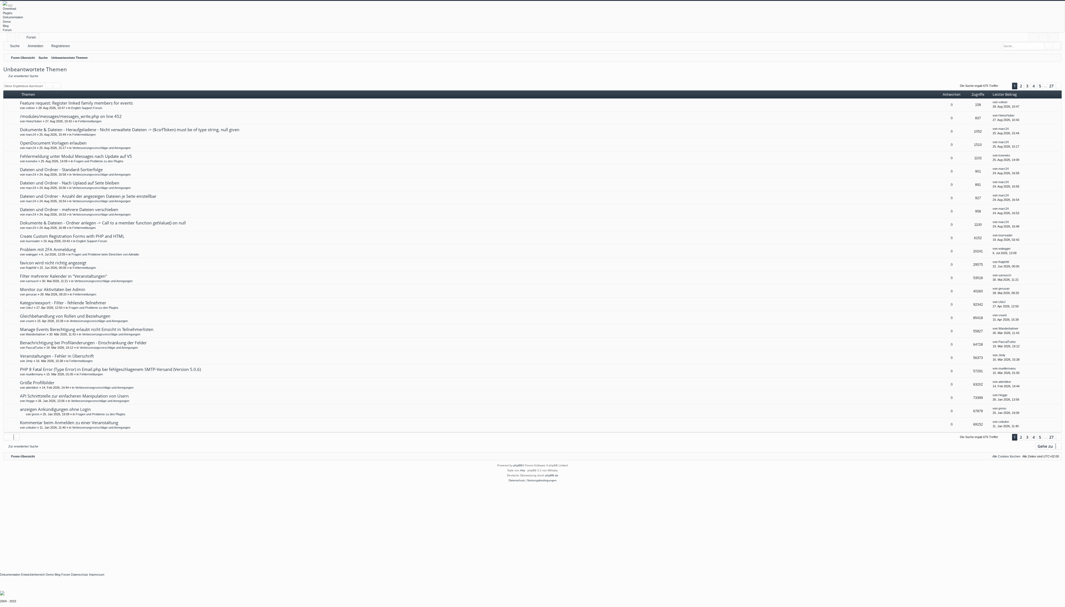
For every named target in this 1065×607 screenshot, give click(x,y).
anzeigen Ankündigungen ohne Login (55, 409)
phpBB (517, 465)
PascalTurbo (34, 347)
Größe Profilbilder (37, 382)
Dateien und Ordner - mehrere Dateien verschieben (69, 209)
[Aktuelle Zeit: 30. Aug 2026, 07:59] (1056, 58)
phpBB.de (551, 475)
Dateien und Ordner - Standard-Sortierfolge (61, 169)
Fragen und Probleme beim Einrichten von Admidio (105, 254)
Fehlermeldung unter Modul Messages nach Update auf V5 (76, 156)
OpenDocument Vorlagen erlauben (53, 143)
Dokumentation (13, 17)
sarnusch (32, 281)
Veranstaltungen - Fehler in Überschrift (57, 356)
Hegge (30, 401)
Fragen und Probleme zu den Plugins (98, 161)
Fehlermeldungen (90, 121)
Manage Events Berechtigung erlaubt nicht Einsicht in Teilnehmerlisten (86, 329)
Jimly (29, 361)
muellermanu (34, 374)
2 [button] (1021, 85)
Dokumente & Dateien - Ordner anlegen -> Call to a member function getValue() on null (103, 223)
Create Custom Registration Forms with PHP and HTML (72, 236)
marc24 (31, 134)
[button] (1005, 86)
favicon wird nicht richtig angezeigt (53, 262)
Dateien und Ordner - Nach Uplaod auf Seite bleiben (69, 183)
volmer (30, 108)
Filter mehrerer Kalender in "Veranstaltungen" (63, 276)
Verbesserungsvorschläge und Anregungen (101, 148)
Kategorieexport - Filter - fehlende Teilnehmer (63, 302)
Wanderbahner (36, 334)
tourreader (33, 241)
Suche (15, 46)
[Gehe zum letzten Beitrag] (1010, 102)
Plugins (7, 13)
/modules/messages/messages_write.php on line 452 (71, 116)
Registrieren (60, 46)
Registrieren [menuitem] (1055, 38)
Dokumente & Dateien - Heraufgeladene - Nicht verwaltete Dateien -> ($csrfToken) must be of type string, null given (129, 129)
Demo (7, 21)
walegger (32, 254)
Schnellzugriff (12, 38)
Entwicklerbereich (33, 574)
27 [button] (1051, 85)
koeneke (31, 161)
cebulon (31, 427)
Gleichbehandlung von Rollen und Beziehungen (65, 316)
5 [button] (1040, 85)
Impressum (96, 574)
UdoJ (29, 307)
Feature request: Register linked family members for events (76, 103)
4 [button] (1034, 85)
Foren (31, 37)
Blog (6, 25)
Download (9, 8)
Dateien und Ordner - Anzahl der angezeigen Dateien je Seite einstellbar (88, 196)
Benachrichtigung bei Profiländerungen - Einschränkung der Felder (83, 342)
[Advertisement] (166, 524)
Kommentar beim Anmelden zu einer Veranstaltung (69, 422)
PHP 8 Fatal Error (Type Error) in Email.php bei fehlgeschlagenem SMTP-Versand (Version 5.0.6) (110, 369)
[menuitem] (1033, 37)
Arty (522, 470)
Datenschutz (79, 574)
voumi (30, 321)
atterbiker (32, 387)
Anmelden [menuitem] (1044, 38)
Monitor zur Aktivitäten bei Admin (52, 289)
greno (35, 414)
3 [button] (1027, 85)
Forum (7, 30)
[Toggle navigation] (10, 5)
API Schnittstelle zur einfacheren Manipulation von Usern (74, 396)
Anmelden (35, 46)
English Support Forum (86, 108)
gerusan (31, 294)
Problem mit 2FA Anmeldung (48, 249)
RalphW (31, 267)
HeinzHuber (34, 121)
